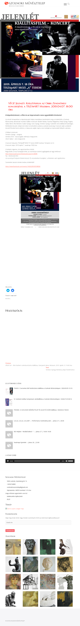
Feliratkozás (10, 530)
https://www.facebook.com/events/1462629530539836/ (22, 166)
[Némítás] (67, 461)
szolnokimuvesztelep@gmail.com (17, 487)
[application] (40, 461)
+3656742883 (11, 484)
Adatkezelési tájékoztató (15, 496)
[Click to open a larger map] (14, 509)
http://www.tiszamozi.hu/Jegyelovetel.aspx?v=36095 (21, 154)
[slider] (71, 461)
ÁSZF (8, 499)
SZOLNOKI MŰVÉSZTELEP (27, 3)
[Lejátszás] (8, 461)
